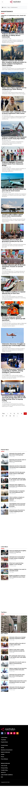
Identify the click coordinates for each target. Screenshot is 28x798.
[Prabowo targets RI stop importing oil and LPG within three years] (4, 670)
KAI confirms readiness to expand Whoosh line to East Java (13, 292)
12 (14, 413)
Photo (2, 756)
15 (25, 413)
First (3, 413)
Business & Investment (6, 749)
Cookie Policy (4, 770)
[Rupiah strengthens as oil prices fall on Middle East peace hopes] (4, 577)
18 (10, 416)
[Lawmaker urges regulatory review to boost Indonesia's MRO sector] (12, 103)
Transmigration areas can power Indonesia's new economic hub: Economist (17, 505)
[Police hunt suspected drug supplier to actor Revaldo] (4, 565)
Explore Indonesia (5, 752)
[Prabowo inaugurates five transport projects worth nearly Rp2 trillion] (12, 128)
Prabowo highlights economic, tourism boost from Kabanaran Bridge (12, 164)
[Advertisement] (14, 433)
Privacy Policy (4, 767)
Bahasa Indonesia (5, 763)
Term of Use (4, 765)
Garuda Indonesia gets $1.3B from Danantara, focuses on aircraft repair (13, 266)
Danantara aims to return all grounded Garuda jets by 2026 (12, 240)
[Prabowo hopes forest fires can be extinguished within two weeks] (4, 682)
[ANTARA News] (15, 1)
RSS (2, 777)
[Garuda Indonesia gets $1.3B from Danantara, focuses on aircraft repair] (12, 256)
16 (2, 416)
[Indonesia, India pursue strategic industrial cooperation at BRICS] (4, 639)
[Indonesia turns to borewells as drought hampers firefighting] (4, 558)
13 (17, 413)
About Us (3, 772)
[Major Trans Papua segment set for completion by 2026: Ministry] (12, 79)
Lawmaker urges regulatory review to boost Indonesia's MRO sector (14, 112)
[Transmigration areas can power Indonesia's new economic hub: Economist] (4, 505)
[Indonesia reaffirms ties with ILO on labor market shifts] (4, 645)
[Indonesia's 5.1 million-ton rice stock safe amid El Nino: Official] (14, 624)
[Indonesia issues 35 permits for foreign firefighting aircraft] (4, 512)
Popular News (5, 449)
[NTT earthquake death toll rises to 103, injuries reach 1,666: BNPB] (4, 480)
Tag (9, 7)
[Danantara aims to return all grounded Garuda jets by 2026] (12, 231)
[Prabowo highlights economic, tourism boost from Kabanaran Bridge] (12, 154)
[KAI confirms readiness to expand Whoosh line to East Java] (12, 283)
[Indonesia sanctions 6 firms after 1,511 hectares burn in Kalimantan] (4, 467)
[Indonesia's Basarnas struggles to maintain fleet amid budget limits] (12, 335)
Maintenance (14, 7)
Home (4, 7)
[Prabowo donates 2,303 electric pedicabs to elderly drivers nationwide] (12, 25)
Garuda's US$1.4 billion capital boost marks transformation (12, 215)
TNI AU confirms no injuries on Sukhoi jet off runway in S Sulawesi (16, 499)
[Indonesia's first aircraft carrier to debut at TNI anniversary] (4, 461)
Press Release (4, 759)
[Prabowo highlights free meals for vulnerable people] (4, 571)
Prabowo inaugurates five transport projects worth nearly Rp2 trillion (14, 137)
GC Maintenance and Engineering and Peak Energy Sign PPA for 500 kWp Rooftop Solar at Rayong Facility (14, 398)
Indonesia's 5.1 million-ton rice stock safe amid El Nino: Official (14, 633)
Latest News (4, 546)
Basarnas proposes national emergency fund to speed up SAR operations (13, 318)
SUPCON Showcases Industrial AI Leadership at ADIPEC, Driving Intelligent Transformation (13, 370)
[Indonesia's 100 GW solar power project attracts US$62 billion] (4, 474)
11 (10, 413)
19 (13, 416)
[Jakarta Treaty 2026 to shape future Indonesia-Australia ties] (4, 651)
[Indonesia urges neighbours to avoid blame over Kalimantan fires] (4, 486)
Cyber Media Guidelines (7, 774)
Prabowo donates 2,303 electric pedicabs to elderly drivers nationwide (13, 35)
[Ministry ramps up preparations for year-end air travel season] (12, 180)
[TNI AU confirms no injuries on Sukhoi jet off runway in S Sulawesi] (4, 499)
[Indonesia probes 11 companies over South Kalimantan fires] (4, 492)
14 (21, 413)
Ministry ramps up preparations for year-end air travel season (14, 190)
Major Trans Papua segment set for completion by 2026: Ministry (14, 88)
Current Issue (4, 745)
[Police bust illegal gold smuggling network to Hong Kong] (4, 552)
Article (2, 754)
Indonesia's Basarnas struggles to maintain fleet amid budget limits (13, 344)
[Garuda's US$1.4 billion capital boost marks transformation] (12, 206)
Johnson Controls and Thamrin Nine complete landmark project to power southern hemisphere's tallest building (14, 63)
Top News (4, 612)
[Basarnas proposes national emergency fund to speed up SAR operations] (12, 308)
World (2, 747)
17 (6, 416)
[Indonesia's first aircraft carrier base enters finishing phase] (4, 455)
